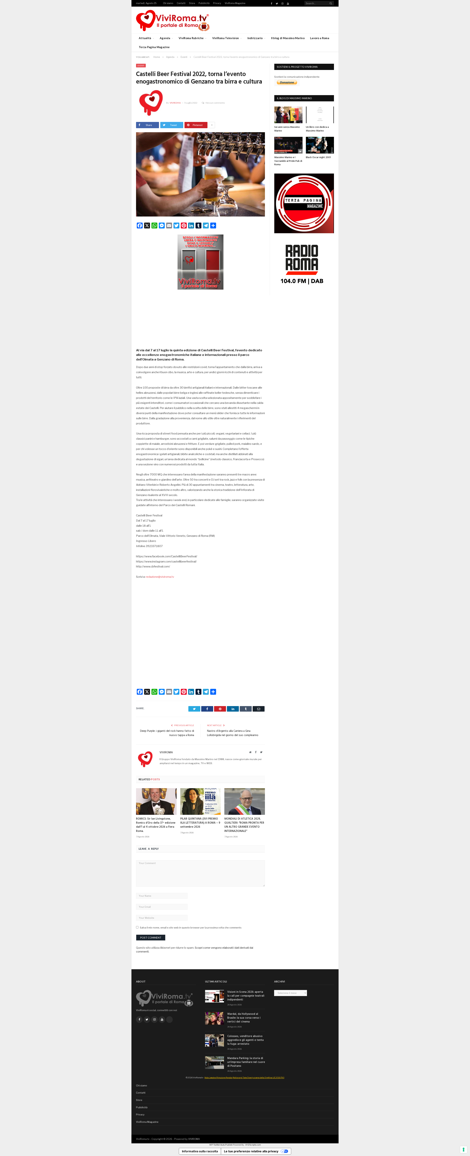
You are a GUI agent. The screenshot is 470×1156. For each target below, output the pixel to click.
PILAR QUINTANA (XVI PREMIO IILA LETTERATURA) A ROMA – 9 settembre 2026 (200, 823)
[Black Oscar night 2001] (320, 145)
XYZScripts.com (253, 1145)
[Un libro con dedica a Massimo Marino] (320, 115)
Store (192, 3)
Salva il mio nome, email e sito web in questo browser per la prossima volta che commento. (191, 927)
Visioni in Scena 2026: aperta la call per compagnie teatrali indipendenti (245, 996)
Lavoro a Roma (319, 38)
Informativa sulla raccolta (200, 1151)
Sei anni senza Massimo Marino (287, 129)
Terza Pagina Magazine (154, 47)
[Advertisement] (200, 318)
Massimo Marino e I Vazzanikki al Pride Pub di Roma (288, 161)
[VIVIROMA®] (172, 20)
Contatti (181, 3)
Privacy (217, 3)
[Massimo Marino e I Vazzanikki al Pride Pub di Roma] (288, 145)
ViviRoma (175, 102)
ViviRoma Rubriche (191, 38)
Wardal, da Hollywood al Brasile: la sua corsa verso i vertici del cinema (244, 1018)
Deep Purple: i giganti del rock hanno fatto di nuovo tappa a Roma (167, 733)
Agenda (165, 38)
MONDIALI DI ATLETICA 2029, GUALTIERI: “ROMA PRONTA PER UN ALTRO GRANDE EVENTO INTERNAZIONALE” (244, 825)
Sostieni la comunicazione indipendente (296, 76)
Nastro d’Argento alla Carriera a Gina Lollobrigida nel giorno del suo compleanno (232, 733)
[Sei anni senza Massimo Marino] (288, 115)
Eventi (141, 65)
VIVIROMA (194, 1138)
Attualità (145, 38)
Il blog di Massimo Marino (288, 38)
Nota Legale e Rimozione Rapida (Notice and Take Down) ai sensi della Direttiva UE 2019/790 (244, 1077)
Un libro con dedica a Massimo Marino (317, 129)
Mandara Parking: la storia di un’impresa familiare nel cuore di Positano (246, 1062)
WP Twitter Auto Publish (221, 1145)
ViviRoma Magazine (235, 3)
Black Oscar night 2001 (318, 157)
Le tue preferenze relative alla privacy (251, 1151)
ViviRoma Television (225, 38)
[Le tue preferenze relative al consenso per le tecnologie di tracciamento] (463, 1149)
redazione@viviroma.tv (160, 576)
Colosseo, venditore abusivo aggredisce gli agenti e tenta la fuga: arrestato (245, 1040)
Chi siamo (168, 3)
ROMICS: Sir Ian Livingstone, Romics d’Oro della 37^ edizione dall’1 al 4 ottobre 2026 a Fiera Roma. (155, 825)
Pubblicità (204, 3)
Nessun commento (215, 102)
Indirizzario (255, 38)
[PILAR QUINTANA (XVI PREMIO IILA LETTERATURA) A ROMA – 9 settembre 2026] (200, 801)
